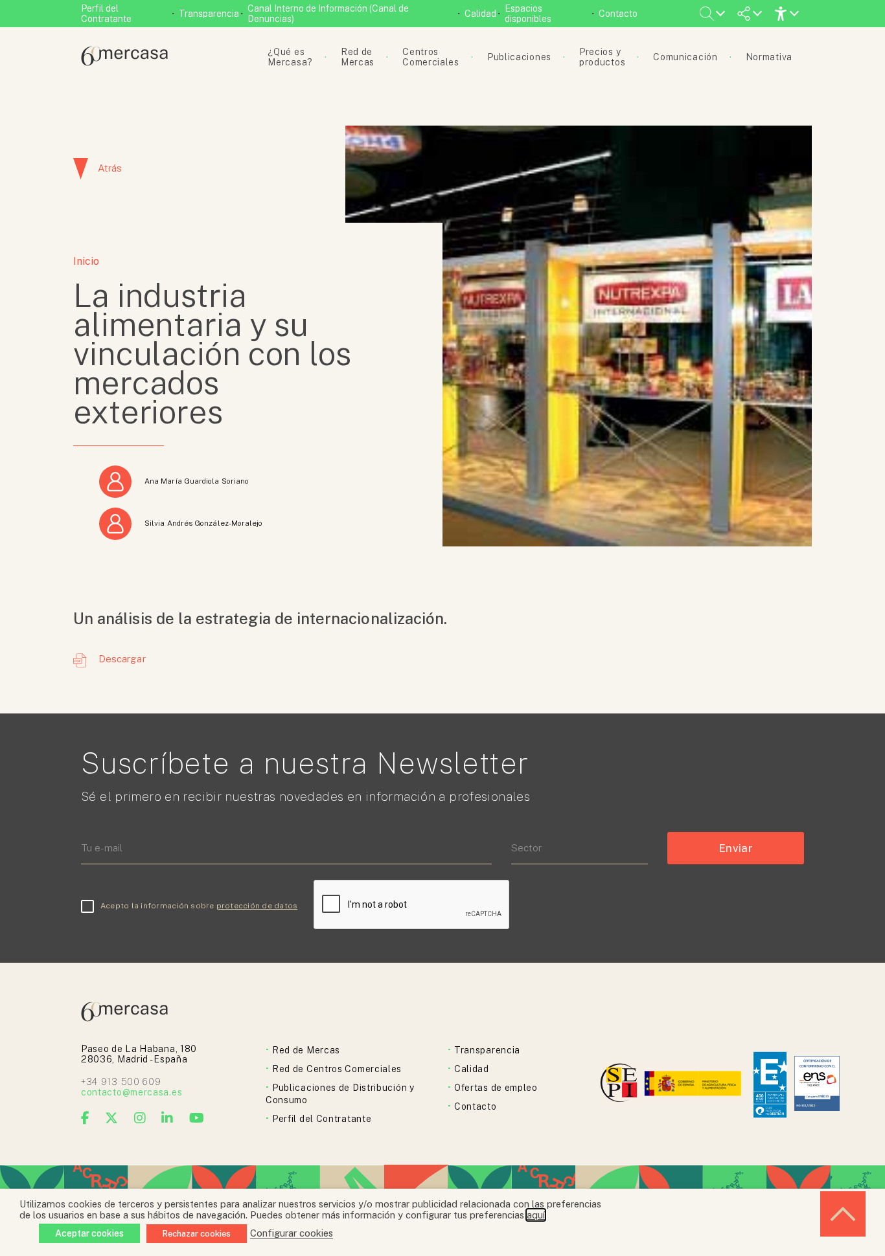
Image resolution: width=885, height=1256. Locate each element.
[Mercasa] (124, 62)
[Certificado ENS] (817, 1085)
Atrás (110, 168)
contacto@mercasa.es (131, 1092)
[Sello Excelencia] (770, 1085)
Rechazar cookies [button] (197, 1234)
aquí (536, 1214)
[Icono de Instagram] (140, 1118)
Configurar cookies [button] (291, 1233)
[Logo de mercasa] (621, 1085)
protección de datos (257, 905)
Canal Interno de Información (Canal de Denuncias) (328, 13)
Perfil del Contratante (106, 13)
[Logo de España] (694, 1085)
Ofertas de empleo (496, 1087)
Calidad (480, 13)
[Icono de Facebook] (85, 1118)
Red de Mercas (306, 1050)
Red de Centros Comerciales (337, 1069)
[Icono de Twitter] (112, 1118)
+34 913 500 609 (121, 1082)
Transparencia (209, 13)
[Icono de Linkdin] (167, 1118)
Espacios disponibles (528, 13)
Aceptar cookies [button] (89, 1233)
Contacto (618, 13)
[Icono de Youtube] (197, 1118)
